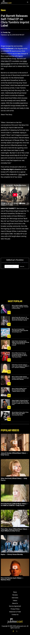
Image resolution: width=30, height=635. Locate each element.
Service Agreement (15, 606)
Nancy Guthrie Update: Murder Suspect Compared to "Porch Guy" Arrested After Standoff (20, 378)
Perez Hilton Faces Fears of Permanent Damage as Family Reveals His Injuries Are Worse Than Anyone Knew (19, 355)
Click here (21, 174)
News (15, 592)
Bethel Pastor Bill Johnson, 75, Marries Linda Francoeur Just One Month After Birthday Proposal (20, 319)
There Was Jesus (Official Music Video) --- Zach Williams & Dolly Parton (15, 530)
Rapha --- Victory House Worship (12, 554)
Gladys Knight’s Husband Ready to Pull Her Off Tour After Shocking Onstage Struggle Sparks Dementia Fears (20, 402)
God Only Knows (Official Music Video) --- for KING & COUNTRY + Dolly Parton (14, 504)
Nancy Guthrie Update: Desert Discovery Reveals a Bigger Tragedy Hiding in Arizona (19, 390)
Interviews (15, 598)
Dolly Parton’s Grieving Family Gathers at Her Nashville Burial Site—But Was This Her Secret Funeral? (20, 343)
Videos (15, 600)
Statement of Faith (15, 612)
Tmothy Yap (6, 32)
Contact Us (15, 614)
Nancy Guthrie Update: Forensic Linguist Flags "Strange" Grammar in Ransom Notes (20, 307)
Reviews (15, 595)
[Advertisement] (15, 291)
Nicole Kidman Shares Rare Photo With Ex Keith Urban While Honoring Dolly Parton (20, 414)
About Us (15, 603)
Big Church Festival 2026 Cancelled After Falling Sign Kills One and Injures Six (20, 330)
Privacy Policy (15, 609)
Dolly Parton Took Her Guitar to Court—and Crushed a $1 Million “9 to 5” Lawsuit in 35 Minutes (20, 366)
